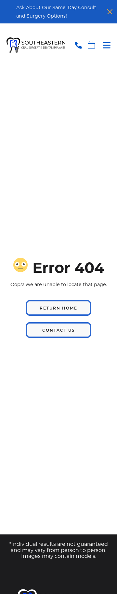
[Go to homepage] (32, 45)
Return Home (58, 308)
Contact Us (58, 330)
